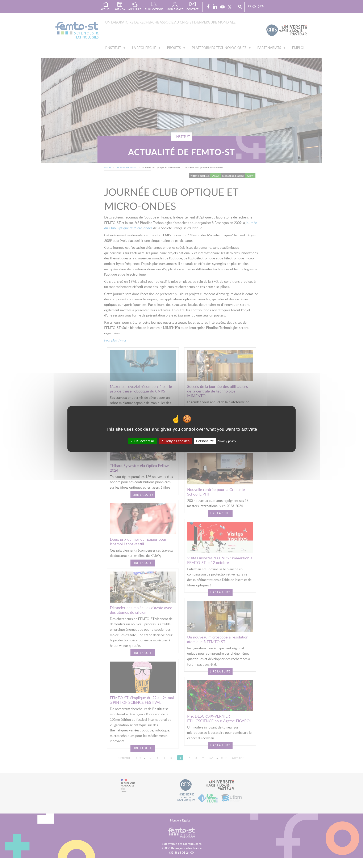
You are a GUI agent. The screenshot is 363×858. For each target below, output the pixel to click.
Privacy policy (226, 441)
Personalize (205, 441)
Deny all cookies (176, 441)
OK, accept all (144, 441)
